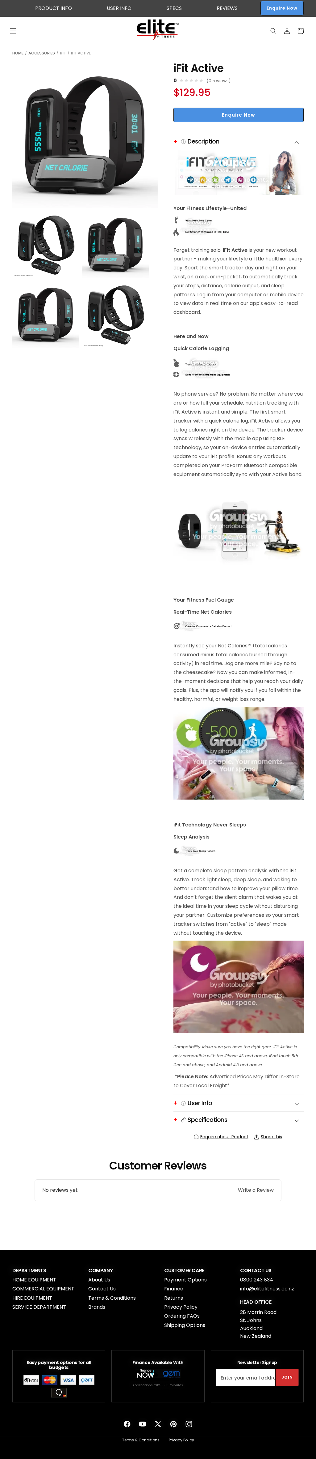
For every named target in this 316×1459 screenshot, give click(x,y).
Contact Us (102, 1288)
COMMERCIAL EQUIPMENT (43, 1288)
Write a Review (256, 1190)
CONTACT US (256, 1270)
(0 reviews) (218, 81)
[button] (13, 31)
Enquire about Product (224, 1137)
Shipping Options (184, 1325)
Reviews (227, 8)
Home (17, 53)
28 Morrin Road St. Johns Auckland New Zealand (258, 1324)
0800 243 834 (256, 1279)
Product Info (53, 8)
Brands (96, 1307)
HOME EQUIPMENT (34, 1279)
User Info (119, 8)
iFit (63, 53)
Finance (173, 1288)
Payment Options (185, 1279)
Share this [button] (271, 1137)
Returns (173, 1298)
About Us (99, 1279)
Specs (174, 8)
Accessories (41, 53)
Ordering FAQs (182, 1316)
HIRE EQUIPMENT (32, 1298)
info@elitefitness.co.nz (267, 1288)
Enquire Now (282, 8)
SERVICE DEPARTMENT (39, 1307)
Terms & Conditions (112, 1298)
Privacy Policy (181, 1307)
